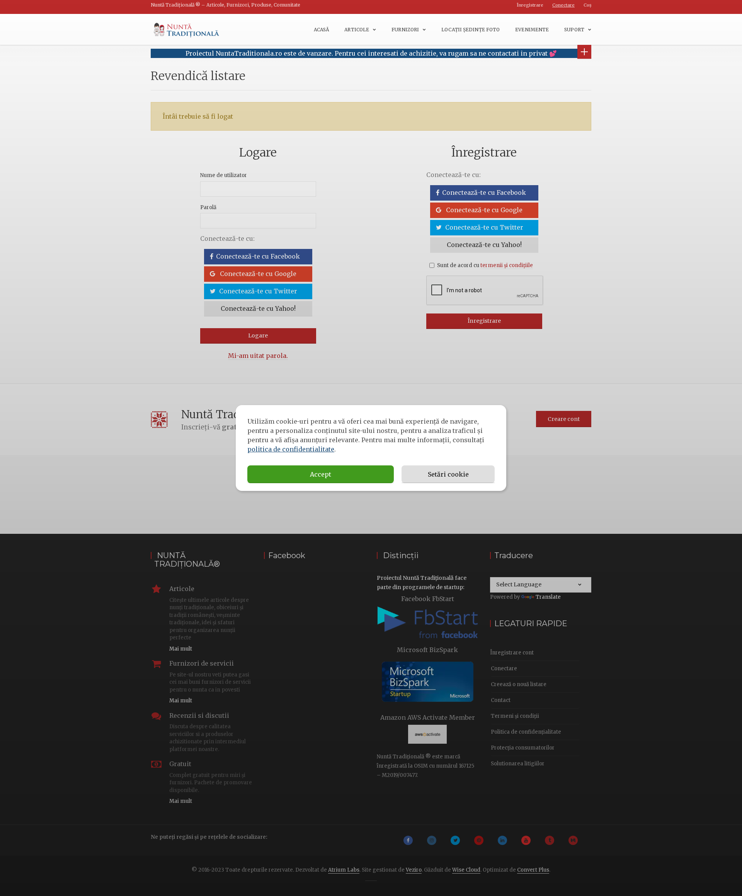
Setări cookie (448, 474)
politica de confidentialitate (290, 449)
